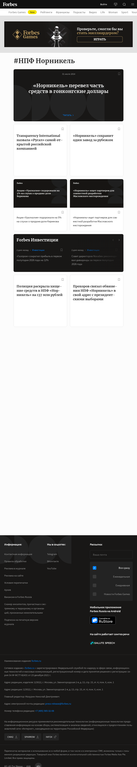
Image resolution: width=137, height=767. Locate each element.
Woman (113, 12)
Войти (103, 4)
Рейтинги (46, 12)
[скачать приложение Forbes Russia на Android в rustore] (103, 620)
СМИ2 (10, 736)
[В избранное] (119, 74)
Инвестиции (38, 250)
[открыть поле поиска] (124, 4)
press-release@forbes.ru (58, 703)
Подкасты (79, 12)
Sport (124, 12)
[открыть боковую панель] (115, 4)
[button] (133, 4)
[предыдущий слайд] (113, 240)
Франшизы (63, 12)
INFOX (49, 736)
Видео (93, 12)
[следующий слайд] (119, 240)
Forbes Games (22, 12)
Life (102, 12)
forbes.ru (36, 660)
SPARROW (29, 736)
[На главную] (10, 4)
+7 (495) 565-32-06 (44, 710)
